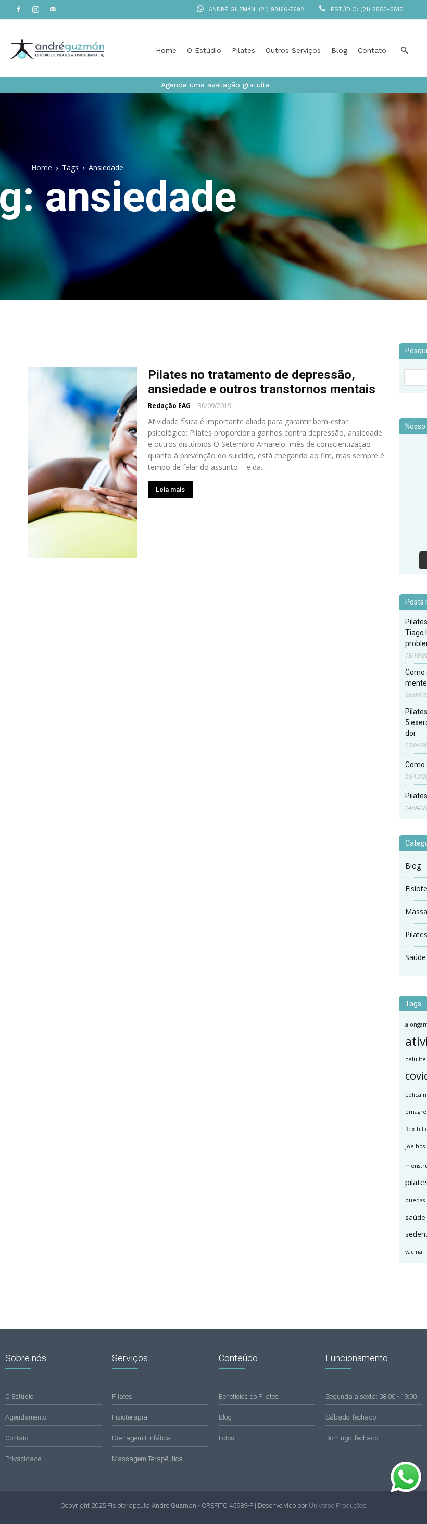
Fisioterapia (129, 1417)
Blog (339, 50)
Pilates (243, 50)
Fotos (226, 1438)
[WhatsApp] (406, 1490)
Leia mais (170, 489)
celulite (415, 1059)
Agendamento (25, 1417)
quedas (415, 1200)
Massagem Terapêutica (147, 1459)
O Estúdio (204, 50)
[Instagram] (35, 9)
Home (166, 50)
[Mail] (52, 9)
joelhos (415, 1146)
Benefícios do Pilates (249, 1396)
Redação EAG (169, 405)
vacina (413, 1251)
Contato (372, 50)
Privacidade (23, 1459)
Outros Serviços (293, 50)
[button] (404, 51)
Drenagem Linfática (141, 1438)
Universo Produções (338, 1505)
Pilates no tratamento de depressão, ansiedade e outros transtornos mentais (261, 382)
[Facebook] (18, 9)
